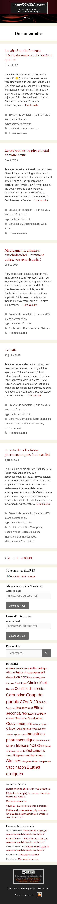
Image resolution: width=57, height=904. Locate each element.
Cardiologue (15, 223)
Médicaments (12, 541)
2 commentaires (18, 133)
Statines (45, 328)
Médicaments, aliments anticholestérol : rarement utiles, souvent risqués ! (24, 255)
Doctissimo (10, 708)
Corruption (26, 418)
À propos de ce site (24, 895)
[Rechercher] (46, 653)
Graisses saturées (39, 724)
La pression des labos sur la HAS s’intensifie (28, 788)
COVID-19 (29, 702)
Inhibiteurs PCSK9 (27, 745)
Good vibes (35, 718)
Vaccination (27, 541)
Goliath (10, 349)
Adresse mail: (13, 591)
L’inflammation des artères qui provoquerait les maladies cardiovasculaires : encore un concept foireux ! (27, 813)
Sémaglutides (27, 762)
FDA (43, 713)
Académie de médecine (16, 668)
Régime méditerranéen (28, 755)
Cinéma (10, 689)
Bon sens (21, 677)
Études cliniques (31, 532)
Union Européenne (41, 761)
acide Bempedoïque (37, 668)
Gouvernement (13, 428)
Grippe (10, 728)
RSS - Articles (28, 576)
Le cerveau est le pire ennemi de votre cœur (27, 152)
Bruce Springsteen (36, 677)
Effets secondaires (32, 423)
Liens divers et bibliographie (21, 888)
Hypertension (39, 728)
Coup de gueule (42, 418)
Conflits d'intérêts (18, 527)
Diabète (42, 702)
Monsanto (21, 751)
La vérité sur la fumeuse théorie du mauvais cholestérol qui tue (28, 55)
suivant (26, 557)
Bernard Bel (12, 838)
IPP (43, 746)
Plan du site (43, 888)
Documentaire (31, 128)
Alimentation (15, 672)
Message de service (16, 801)
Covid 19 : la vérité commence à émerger (26, 805)
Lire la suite (31, 105)
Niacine (9, 756)
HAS (18, 728)
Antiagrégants (32, 672)
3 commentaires (18, 233)
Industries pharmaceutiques (20, 536)
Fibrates (10, 718)
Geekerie (21, 718)
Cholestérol (15, 128)
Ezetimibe (34, 713)
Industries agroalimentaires (16, 735)
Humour (26, 728)
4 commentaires (18, 332)
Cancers (13, 418)
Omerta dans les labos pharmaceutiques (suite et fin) (27, 452)
